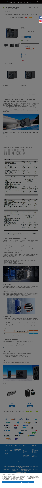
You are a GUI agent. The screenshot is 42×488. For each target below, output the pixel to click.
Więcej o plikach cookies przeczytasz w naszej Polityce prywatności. (13, 479)
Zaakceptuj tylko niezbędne (8, 482)
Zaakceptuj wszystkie (28, 482)
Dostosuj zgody (19, 482)
